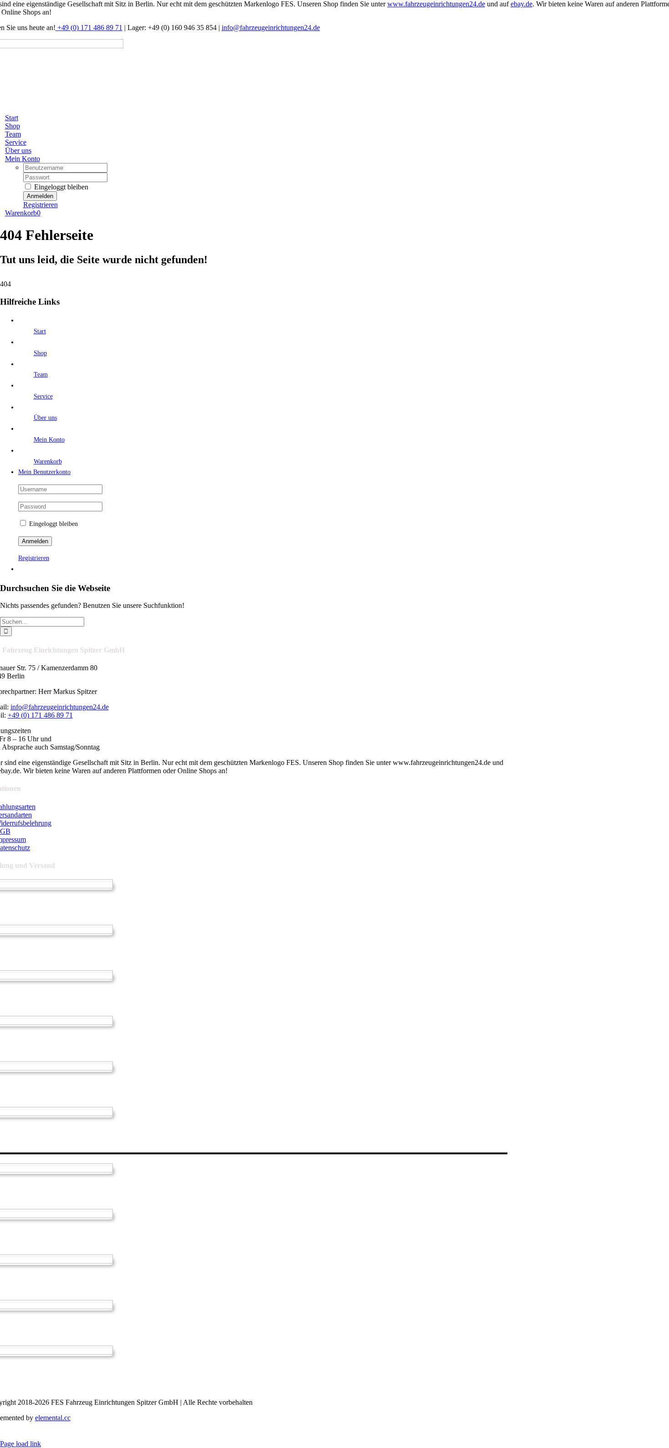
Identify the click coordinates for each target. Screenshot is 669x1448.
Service (43, 396)
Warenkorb (48, 461)
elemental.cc (53, 1418)
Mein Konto (49, 439)
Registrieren (40, 205)
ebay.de (521, 4)
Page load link (20, 1444)
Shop (40, 353)
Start (40, 331)
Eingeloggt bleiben (60, 187)
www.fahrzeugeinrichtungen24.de (436, 4)
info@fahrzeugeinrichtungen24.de (271, 27)
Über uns (45, 417)
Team (41, 374)
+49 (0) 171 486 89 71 (89, 27)
